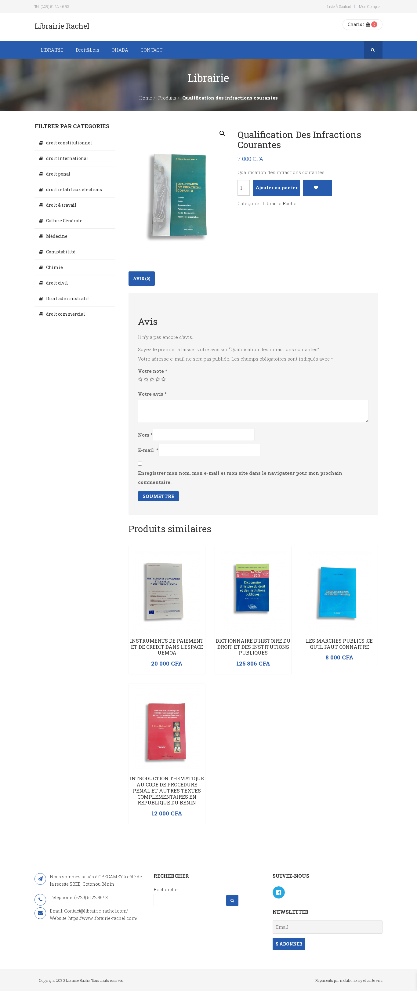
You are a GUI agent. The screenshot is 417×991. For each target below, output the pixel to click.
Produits (167, 98)
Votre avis (152, 394)
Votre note (152, 371)
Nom (145, 435)
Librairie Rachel (280, 203)
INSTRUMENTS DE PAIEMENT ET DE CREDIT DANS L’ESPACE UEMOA (167, 646)
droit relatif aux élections (74, 189)
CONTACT (151, 50)
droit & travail (61, 205)
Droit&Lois (87, 50)
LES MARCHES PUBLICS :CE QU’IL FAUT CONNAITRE (339, 643)
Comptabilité (60, 252)
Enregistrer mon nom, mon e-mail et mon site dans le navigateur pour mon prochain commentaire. (240, 477)
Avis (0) (141, 278)
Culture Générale (64, 220)
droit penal (58, 174)
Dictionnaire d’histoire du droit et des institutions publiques (253, 646)
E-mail (148, 450)
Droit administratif (67, 298)
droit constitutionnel (69, 143)
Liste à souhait (339, 6)
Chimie (54, 267)
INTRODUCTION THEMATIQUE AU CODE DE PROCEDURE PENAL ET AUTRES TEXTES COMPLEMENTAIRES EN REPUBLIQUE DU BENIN (167, 790)
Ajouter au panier (277, 187)
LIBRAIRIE (52, 50)
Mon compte (369, 6)
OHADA (119, 50)
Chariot (356, 24)
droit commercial (65, 314)
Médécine (56, 236)
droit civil (57, 283)
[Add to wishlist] (317, 188)
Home (145, 98)
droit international (67, 158)
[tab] (142, 278)
